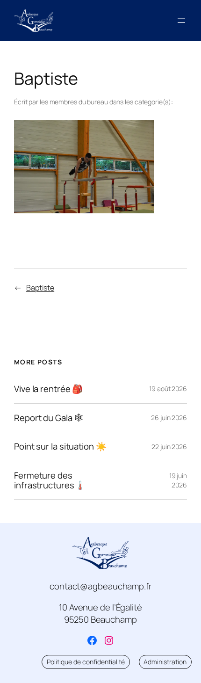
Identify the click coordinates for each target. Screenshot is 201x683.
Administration (165, 661)
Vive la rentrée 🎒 (48, 389)
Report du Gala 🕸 (48, 418)
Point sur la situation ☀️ (60, 446)
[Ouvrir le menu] (181, 20)
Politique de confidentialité (86, 661)
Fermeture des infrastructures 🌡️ (50, 480)
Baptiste (40, 288)
